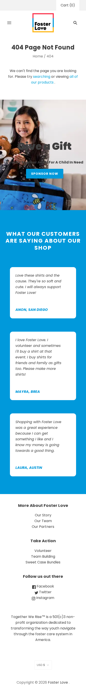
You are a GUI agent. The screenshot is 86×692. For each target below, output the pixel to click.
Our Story (43, 515)
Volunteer (43, 550)
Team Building (43, 556)
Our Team (43, 520)
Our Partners (43, 526)
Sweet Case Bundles (43, 562)
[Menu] (9, 23)
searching (41, 76)
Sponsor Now (44, 173)
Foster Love (58, 682)
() (68, 5)
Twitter (45, 592)
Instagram (44, 597)
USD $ (41, 665)
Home (38, 56)
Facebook (45, 586)
